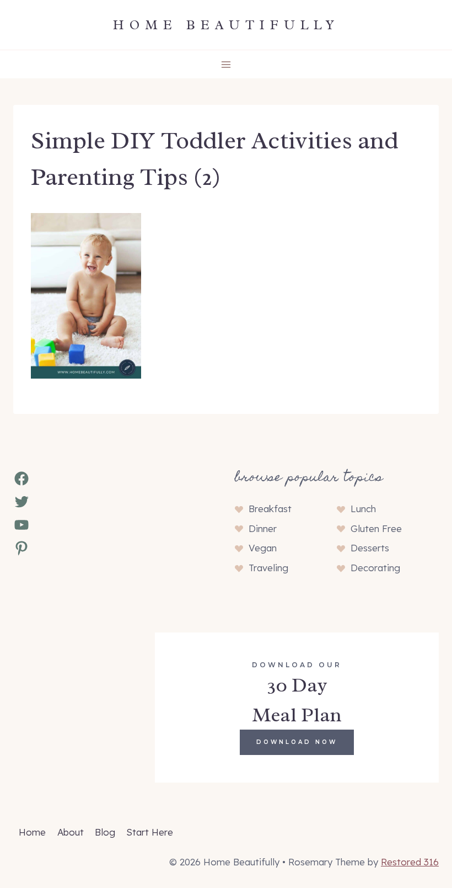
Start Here (149, 832)
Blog (105, 832)
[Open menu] (226, 64)
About (70, 832)
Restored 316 (410, 862)
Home (32, 832)
